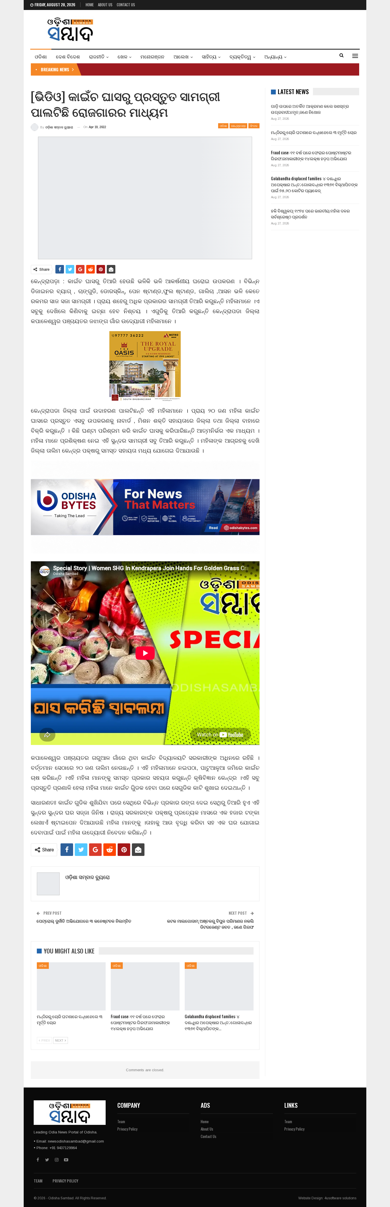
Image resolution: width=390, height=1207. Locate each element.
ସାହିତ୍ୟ (209, 56)
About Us (105, 4)
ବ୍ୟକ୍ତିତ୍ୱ (240, 56)
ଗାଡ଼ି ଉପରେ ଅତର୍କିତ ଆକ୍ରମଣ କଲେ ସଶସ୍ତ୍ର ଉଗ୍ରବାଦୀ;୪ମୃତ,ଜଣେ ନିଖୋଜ (310, 109)
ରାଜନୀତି (96, 56)
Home (90, 4)
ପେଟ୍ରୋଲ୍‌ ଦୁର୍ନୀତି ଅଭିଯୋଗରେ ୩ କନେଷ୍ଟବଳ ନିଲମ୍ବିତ (84, 921)
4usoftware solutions (340, 1198)
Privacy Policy (127, 1129)
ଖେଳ (122, 56)
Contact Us (126, 4)
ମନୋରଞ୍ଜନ (152, 56)
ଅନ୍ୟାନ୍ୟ (273, 56)
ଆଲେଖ (181, 56)
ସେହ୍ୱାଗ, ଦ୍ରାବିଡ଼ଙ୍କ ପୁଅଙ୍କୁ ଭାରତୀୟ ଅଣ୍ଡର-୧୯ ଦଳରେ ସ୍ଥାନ (141, 69)
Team (121, 1121)
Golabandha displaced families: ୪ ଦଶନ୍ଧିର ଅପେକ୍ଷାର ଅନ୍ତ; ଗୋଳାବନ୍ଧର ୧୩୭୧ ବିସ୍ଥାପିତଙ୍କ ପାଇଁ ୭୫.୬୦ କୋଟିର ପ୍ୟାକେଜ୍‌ (314, 184)
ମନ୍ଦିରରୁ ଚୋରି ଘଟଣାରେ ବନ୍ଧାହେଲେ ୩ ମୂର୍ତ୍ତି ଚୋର (314, 132)
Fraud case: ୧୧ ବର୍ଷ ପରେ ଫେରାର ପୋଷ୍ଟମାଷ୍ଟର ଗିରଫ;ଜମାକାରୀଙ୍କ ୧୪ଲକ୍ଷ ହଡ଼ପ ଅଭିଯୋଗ (311, 155)
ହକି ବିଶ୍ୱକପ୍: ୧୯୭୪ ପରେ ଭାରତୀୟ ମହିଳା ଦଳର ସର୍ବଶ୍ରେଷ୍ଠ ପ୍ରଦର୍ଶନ (310, 213)
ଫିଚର (254, 125)
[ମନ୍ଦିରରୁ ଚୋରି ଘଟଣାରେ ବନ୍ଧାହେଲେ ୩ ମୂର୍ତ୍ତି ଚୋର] (71, 986)
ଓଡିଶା (41, 56)
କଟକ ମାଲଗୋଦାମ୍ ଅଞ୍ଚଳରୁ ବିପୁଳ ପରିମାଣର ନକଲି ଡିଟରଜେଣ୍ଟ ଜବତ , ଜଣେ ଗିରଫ (210, 924)
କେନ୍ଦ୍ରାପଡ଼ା (238, 125)
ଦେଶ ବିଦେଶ (68, 56)
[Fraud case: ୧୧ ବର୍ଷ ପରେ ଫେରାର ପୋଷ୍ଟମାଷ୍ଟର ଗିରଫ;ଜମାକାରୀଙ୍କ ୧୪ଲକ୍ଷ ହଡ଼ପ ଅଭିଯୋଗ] (145, 986)
